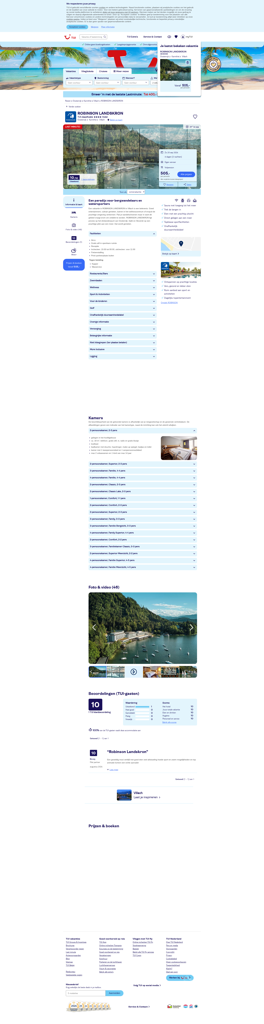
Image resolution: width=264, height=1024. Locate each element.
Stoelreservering (139, 945)
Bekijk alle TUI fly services (143, 952)
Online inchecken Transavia (110, 945)
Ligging (93, 356)
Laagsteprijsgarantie (126, 45)
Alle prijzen (186, 174)
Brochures (70, 945)
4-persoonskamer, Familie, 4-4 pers (107, 478)
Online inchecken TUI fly (143, 942)
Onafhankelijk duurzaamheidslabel (107, 315)
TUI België (70, 965)
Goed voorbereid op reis (109, 952)
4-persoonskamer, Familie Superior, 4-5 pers (112, 560)
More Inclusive (97, 349)
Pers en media (172, 945)
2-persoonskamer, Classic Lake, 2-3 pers (110, 491)
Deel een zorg (172, 972)
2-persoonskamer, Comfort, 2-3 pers (108, 505)
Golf (92, 308)
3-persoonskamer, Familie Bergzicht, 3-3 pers (113, 526)
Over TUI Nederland (174, 942)
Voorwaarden (171, 948)
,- (165, 173)
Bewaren (170, 185)
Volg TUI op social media (146, 985)
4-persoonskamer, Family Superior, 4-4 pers (112, 533)
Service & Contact (138, 1007)
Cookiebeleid (171, 958)
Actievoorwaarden (73, 955)
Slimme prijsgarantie (173, 45)
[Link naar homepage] (70, 37)
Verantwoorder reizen (75, 948)
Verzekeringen (105, 955)
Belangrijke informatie (101, 335)
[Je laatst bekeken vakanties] (169, 37)
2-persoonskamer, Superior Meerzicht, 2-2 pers (114, 553)
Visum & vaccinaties (107, 968)
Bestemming (103, 78)
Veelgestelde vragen (74, 975)
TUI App (102, 942)
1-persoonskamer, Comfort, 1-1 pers (107, 498)
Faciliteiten (95, 233)
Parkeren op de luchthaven (110, 962)
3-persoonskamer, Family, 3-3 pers (107, 519)
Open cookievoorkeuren (176, 962)
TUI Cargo (137, 955)
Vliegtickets (87, 71)
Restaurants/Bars (99, 273)
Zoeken (188, 82)
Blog (68, 958)
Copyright (170, 952)
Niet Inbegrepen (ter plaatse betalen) (108, 342)
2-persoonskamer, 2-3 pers (103, 430)
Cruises (103, 71)
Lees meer (114, 769)
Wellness (94, 287)
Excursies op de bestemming (111, 948)
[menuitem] (190, 37)
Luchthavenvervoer (107, 965)
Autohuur (103, 958)
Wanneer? (130, 78)
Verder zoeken (75, 106)
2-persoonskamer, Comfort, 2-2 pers (108, 540)
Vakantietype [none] (75, 78)
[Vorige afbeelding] (163, 448)
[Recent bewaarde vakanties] (176, 37)
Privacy (169, 955)
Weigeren (94, 26)
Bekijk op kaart (116, 119)
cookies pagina (72, 19)
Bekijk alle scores (169, 722)
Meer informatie (108, 26)
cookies (102, 7)
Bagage (136, 948)
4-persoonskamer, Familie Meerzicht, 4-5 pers (113, 567)
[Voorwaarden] (190, 1006)
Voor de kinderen (98, 301)
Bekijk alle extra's (106, 972)
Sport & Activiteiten (100, 294)
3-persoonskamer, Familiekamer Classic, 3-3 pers (115, 546)
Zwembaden (96, 280)
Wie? (156, 78)
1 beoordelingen (88, 179)
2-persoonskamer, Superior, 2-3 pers (108, 464)
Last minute (71, 952)
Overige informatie (99, 322)
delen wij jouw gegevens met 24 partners (120, 12)
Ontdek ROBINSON (169, 302)
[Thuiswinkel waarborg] (174, 1006)
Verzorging (95, 329)
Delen (189, 185)
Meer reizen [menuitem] (122, 71)
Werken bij (174, 977)
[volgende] (191, 627)
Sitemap (69, 962)
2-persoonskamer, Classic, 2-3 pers (107, 484)
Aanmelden (114, 993)
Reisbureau (70, 971)
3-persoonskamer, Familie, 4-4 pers (107, 471)
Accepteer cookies (77, 27)
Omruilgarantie (150, 45)
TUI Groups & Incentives (76, 942)
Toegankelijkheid (173, 965)
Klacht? (169, 968)
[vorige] (94, 627)
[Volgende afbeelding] (194, 448)
